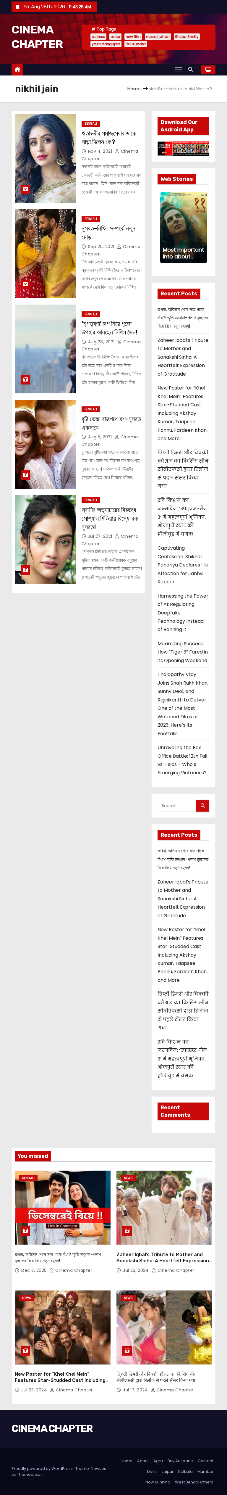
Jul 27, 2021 (101, 536)
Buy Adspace (180, 1461)
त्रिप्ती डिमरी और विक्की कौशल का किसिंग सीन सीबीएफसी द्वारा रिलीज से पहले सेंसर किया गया (183, 469)
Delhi (152, 1471)
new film (133, 36)
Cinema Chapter (73, 1270)
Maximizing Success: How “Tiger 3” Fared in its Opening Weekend (183, 652)
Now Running (157, 1482)
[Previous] (163, 228)
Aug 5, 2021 (100, 437)
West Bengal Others (194, 1482)
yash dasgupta (106, 43)
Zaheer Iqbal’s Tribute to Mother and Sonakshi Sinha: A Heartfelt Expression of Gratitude (183, 357)
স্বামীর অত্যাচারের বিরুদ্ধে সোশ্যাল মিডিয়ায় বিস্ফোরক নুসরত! (110, 518)
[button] (192, 69)
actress (98, 36)
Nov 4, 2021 (101, 151)
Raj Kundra (136, 43)
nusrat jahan (158, 36)
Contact (205, 1461)
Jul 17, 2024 (136, 1390)
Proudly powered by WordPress (43, 1468)
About (143, 1461)
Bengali (91, 123)
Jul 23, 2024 (136, 1270)
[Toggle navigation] (178, 69)
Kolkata (185, 1471)
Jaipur (167, 1471)
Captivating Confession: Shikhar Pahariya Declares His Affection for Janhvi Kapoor (183, 565)
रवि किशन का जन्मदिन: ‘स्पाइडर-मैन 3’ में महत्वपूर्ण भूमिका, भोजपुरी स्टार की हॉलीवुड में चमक (182, 517)
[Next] (204, 228)
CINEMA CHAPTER (52, 1428)
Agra (158, 1461)
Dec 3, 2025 (34, 1270)
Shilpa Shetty (187, 36)
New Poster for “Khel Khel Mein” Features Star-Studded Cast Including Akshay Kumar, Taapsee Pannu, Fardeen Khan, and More (182, 413)
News (128, 1178)
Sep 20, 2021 (102, 247)
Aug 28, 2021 (102, 342)
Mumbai (205, 1471)
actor (115, 36)
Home (134, 89)
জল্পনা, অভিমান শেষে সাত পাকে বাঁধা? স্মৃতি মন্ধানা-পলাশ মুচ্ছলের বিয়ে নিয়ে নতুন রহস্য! (183, 318)
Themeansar (29, 1474)
